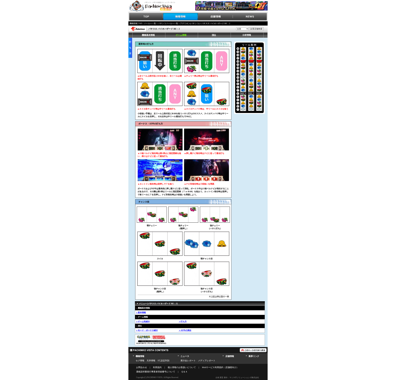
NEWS (250, 17)
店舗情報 (215, 17)
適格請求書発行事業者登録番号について (155, 372)
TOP (145, 17)
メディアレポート (206, 360)
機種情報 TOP (136, 23)
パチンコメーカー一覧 (168, 23)
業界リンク (254, 356)
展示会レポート (188, 360)
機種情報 (180, 17)
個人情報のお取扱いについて (182, 367)
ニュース (185, 356)
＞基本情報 (141, 312)
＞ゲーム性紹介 (143, 321)
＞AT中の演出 (185, 330)
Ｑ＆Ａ (184, 372)
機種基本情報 (148, 35)
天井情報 (151, 360)
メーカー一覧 (150, 23)
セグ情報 (140, 360)
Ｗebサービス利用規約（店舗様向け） (220, 367)
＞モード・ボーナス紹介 (147, 330)
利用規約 (157, 367)
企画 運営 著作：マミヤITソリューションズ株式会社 (237, 377)
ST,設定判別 (163, 360)
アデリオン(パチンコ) (189, 23)
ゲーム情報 (181, 35)
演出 (214, 35)
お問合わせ (141, 367)
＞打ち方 (183, 321)
